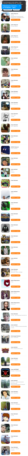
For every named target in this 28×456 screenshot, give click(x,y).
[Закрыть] (19, 6)
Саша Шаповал (14, 69)
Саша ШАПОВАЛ (15, 369)
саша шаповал (14, 169)
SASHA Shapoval (15, 147)
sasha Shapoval (14, 24)
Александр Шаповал (16, 336)
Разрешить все (7, 9)
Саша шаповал (14, 58)
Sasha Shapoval (14, 13)
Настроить (16, 9)
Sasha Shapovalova (15, 280)
